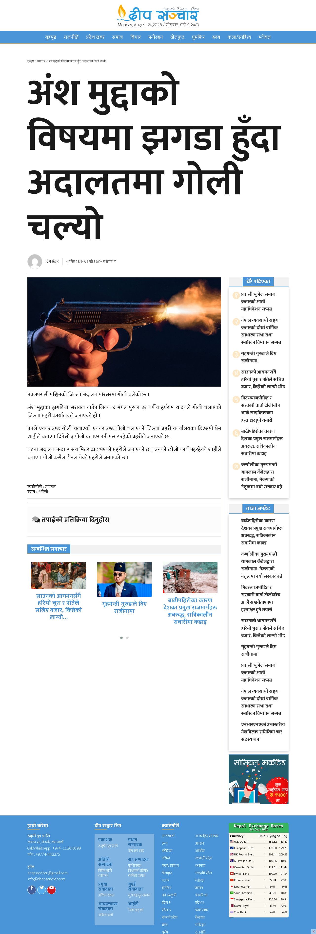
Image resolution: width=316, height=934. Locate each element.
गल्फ (165, 880)
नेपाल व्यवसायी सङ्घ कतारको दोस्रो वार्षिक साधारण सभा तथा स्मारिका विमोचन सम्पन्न (261, 331)
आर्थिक (200, 851)
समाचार (41, 61)
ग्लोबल (264, 37)
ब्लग (216, 37)
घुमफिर (198, 37)
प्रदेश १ (166, 902)
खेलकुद (177, 37)
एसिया (166, 858)
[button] (121, 637)
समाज (117, 37)
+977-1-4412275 (48, 854)
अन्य (164, 843)
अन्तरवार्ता (168, 836)
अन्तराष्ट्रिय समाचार (206, 836)
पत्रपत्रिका (201, 895)
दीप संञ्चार (52, 261)
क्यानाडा (200, 865)
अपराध (199, 843)
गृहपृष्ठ (50, 37)
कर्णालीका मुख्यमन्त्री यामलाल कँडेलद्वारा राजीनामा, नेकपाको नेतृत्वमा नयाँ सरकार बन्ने (261, 476)
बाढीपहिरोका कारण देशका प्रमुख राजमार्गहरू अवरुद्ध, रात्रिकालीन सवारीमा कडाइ (129, 611)
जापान (199, 888)
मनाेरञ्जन (155, 37)
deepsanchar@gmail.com (47, 873)
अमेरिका (167, 851)
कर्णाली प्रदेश (203, 858)
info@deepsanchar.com (46, 879)
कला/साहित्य (239, 37)
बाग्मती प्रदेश (170, 917)
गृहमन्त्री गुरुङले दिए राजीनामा (63, 607)
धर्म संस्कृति (169, 895)
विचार (135, 37)
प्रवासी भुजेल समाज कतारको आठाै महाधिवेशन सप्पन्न (258, 302)
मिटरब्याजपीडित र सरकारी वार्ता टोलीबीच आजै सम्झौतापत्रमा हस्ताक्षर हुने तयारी (195, 606)
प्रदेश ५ (166, 910)
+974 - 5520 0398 (66, 848)
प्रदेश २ (199, 902)
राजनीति (71, 37)
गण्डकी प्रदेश (203, 873)
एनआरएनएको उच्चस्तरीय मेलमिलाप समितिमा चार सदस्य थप (263, 732)
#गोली (43, 491)
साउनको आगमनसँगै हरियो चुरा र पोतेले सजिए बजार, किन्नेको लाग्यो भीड (263, 379)
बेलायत (200, 917)
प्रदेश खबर (95, 37)
